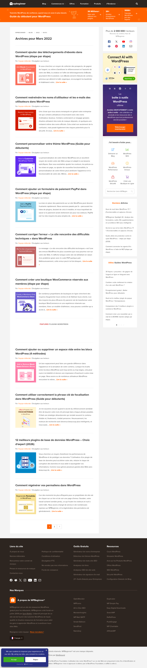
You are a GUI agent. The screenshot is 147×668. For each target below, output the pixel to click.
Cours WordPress (113, 551)
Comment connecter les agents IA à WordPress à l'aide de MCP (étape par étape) (119, 249)
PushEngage (112, 621)
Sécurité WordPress (114, 574)
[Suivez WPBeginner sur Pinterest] (116, 46)
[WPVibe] (120, 68)
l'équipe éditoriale (24, 61)
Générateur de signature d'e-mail (87, 574)
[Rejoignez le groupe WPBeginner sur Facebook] (109, 46)
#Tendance (111, 3)
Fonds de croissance (50, 570)
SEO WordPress (113, 570)
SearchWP (111, 612)
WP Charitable (112, 626)
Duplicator (111, 598)
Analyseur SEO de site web (84, 570)
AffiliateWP (111, 631)
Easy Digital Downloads (116, 608)
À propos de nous (17, 551)
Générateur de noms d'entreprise (87, 551)
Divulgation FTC (48, 560)
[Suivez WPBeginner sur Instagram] (130, 41)
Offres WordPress (113, 565)
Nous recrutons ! (37, 632)
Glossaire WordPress (115, 556)
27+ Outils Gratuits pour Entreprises (88, 579)
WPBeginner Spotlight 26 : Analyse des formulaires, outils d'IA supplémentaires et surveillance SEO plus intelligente (120, 220)
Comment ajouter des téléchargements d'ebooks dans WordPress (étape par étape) (48, 54)
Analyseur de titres (81, 565)
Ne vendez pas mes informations (55, 565)
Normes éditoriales (17, 556)
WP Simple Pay (113, 603)
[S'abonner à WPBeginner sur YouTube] (123, 41)
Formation (84, 3)
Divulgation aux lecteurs (40, 61)
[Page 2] (119, 325)
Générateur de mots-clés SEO (85, 560)
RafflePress (111, 617)
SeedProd (77, 626)
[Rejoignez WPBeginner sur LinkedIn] (123, 46)
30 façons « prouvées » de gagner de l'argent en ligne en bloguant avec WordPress (119, 274)
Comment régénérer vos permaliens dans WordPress (48, 485)
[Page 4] (123, 325)
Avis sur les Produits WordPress (119, 560)
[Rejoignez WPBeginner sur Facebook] (109, 41)
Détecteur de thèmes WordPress (86, 556)
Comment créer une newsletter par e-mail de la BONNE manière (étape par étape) (119, 317)
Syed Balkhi (27, 613)
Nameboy (77, 631)
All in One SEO (79, 608)
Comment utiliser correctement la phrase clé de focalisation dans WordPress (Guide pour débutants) (52, 397)
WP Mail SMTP (79, 617)
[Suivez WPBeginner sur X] (116, 41)
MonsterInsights (80, 612)
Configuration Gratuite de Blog (119, 579)
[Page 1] (116, 325)
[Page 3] (121, 325)
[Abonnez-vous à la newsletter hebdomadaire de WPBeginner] (130, 46)
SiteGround (60, 655)
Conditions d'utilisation (51, 556)
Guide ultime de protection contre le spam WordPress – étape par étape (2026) (118, 239)
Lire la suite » (61, 82)
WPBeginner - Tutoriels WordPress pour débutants (18, 3)
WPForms (77, 603)
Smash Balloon (79, 621)
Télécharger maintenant (120, 128)
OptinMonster (79, 598)
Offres (72, 3)
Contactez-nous (16, 573)
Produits (97, 3)
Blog (44, 3)
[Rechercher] (136, 3)
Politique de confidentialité (52, 551)
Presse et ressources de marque (22, 568)
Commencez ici (57, 3)
